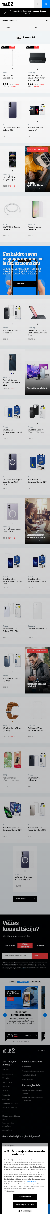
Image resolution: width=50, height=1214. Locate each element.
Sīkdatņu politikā (31, 1181)
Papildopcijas (26, 1211)
